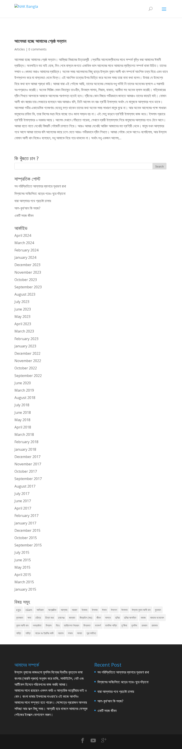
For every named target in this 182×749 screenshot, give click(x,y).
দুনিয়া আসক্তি (130, 618)
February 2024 (26, 250)
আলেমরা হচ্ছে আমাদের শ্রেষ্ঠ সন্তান (40, 41)
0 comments (37, 49)
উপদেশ (114, 610)
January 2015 (25, 589)
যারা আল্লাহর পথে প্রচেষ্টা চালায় (32, 200)
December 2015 (27, 530)
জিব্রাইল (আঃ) (86, 618)
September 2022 (28, 375)
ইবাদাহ (84, 610)
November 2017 (27, 464)
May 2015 (22, 567)
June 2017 (22, 500)
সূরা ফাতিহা (91, 633)
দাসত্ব (108, 618)
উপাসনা (124, 610)
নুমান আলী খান (22, 625)
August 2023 (24, 294)
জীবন (99, 618)
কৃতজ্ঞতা (19, 618)
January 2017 (25, 523)
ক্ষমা (29, 618)
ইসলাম (95, 610)
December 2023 (27, 264)
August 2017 (24, 486)
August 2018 (24, 397)
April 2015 (22, 574)
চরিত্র (38, 618)
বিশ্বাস (48, 625)
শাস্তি (28, 633)
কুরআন (158, 610)
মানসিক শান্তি (111, 625)
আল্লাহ (64, 610)
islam (29, 610)
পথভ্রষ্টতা (37, 625)
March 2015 (24, 582)
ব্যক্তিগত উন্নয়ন (71, 625)
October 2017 (25, 471)
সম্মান (70, 633)
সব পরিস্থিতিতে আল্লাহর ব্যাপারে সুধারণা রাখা (40, 186)
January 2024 (25, 257)
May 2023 (22, 316)
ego (18, 610)
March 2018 (24, 434)
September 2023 (28, 287)
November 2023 (27, 272)
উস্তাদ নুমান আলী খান (141, 610)
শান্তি (18, 633)
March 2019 (24, 390)
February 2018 (26, 441)
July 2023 (21, 301)
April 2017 (22, 508)
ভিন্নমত (87, 625)
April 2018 (22, 427)
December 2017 (27, 456)
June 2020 (22, 382)
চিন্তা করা (49, 618)
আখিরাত (40, 610)
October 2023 (25, 279)
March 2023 (24, 331)
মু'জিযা (124, 625)
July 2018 (21, 404)
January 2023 (25, 346)
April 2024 (22, 235)
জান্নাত (72, 618)
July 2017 (21, 493)
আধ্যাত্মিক (52, 610)
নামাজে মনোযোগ (157, 618)
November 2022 (27, 360)
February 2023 (26, 338)
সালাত (79, 633)
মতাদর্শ (98, 625)
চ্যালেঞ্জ (61, 618)
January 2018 (25, 449)
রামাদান (155, 625)
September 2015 (28, 545)
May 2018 (22, 419)
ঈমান (104, 610)
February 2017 (26, 515)
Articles (19, 49)
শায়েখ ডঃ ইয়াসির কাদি (44, 633)
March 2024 (24, 242)
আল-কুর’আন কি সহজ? (27, 208)
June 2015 (22, 560)
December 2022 (27, 353)
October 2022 (25, 368)
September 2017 (28, 478)
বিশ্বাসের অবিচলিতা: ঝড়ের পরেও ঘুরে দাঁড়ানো (39, 193)
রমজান (144, 625)
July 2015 (21, 552)
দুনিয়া (117, 618)
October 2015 (25, 537)
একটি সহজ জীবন (24, 215)
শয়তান (60, 633)
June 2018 (22, 412)
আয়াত (74, 610)
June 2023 (22, 309)
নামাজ (143, 618)
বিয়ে (57, 625)
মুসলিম (134, 625)
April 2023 (22, 323)
